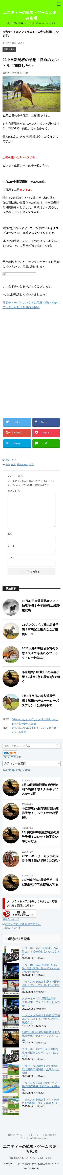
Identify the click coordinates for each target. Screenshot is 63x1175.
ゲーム (23, 1138)
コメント (14, 491)
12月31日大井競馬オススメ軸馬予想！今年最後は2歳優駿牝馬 (41, 605)
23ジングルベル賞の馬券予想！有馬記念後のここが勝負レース (40, 629)
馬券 (31, 464)
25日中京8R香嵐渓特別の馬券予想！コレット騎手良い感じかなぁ (40, 837)
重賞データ (22, 464)
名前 (10, 533)
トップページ (32, 1135)
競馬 (13, 464)
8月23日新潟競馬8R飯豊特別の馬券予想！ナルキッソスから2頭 (40, 789)
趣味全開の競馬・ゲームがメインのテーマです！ (31, 1158)
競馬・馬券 (11, 460)
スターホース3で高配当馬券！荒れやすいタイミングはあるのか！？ (41, 1002)
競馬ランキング (11, 919)
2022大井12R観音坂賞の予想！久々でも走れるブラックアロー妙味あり (40, 653)
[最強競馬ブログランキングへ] (19, 278)
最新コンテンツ (15, 1135)
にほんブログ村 (12, 757)
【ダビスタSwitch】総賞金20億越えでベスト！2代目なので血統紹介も (41, 1019)
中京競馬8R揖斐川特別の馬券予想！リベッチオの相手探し (40, 813)
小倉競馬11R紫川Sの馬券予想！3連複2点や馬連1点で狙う (41, 676)
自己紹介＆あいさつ (39, 1138)
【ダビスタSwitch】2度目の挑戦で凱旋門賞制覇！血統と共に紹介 (41, 1069)
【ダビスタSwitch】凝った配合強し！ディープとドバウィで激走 (41, 985)
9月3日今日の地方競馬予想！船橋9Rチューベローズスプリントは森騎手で (40, 700)
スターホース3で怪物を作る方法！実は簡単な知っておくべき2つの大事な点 (41, 968)
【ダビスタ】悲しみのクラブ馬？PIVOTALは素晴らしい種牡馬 (41, 1086)
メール (11, 546)
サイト (11, 558)
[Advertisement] (30, 340)
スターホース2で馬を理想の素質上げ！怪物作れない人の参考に (41, 952)
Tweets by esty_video (16, 770)
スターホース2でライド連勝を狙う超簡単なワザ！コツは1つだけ (40, 1053)
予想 (8, 464)
